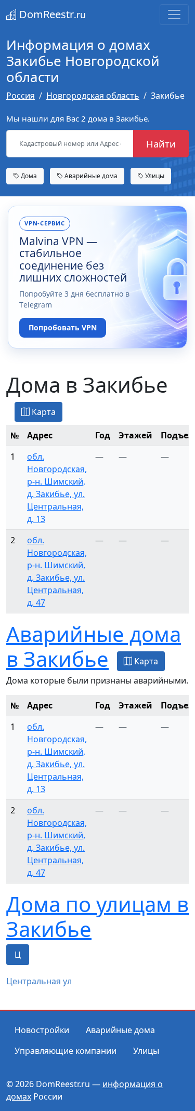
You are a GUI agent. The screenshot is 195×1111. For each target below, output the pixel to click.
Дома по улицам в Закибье (97, 916)
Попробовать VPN (63, 327)
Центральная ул (39, 981)
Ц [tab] (18, 954)
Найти (161, 143)
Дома (28, 175)
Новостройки (42, 1030)
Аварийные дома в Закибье (93, 646)
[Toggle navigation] (174, 14)
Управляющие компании (65, 1050)
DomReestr (51, 14)
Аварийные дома (90, 175)
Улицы (154, 175)
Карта (43, 412)
